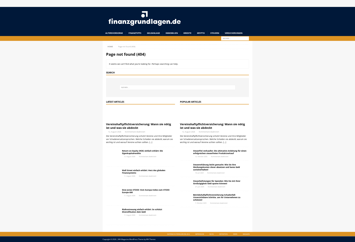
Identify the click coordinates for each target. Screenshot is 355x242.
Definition (223, 234)
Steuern (214, 33)
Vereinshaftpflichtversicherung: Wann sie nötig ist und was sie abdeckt (138, 126)
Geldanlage (153, 33)
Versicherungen (233, 33)
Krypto (201, 33)
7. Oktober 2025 (200, 203)
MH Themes (151, 239)
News (235, 234)
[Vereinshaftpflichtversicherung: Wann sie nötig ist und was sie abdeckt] (140, 114)
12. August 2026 (114, 131)
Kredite (187, 33)
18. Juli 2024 (199, 173)
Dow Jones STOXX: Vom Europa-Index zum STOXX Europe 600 (145, 191)
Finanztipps (135, 33)
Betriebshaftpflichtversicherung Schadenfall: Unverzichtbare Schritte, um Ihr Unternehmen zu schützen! (216, 197)
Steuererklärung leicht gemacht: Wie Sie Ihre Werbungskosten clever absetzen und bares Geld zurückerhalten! (216, 167)
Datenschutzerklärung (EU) (178, 234)
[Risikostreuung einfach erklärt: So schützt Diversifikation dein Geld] (113, 215)
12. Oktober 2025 (201, 156)
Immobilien (172, 33)
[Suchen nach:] (235, 38)
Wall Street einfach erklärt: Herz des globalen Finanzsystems (143, 171)
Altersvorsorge (114, 33)
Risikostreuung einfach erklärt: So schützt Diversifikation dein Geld (142, 210)
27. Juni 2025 (199, 187)
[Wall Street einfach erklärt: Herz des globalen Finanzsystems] (113, 176)
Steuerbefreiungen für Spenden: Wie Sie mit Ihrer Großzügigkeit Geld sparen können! (216, 182)
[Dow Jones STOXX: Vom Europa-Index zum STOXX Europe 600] (113, 196)
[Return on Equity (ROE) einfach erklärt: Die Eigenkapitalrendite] (113, 156)
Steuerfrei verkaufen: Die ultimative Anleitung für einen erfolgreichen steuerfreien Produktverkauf (219, 152)
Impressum (199, 234)
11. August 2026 (129, 176)
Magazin (246, 234)
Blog (212, 234)
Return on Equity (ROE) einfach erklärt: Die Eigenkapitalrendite (142, 152)
